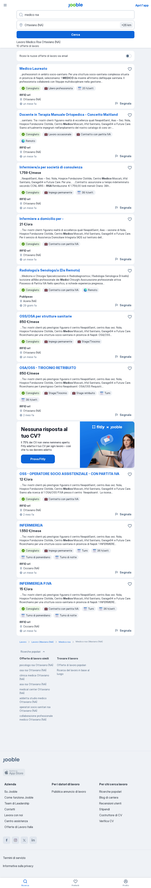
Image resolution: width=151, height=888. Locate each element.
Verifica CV (106, 821)
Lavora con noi (13, 815)
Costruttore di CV (110, 815)
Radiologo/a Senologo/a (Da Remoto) (50, 270)
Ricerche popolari (31, 651)
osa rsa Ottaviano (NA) (33, 670)
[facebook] (6, 840)
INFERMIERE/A (31, 525)
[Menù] (5, 5)
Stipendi (104, 809)
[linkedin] (33, 840)
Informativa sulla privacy (18, 866)
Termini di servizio (14, 858)
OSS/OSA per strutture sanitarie (46, 316)
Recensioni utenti (110, 803)
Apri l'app (142, 5)
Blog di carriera (108, 797)
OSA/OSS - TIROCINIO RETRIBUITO (48, 368)
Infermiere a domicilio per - (42, 219)
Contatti (9, 809)
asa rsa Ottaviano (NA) (33, 684)
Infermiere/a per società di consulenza (51, 167)
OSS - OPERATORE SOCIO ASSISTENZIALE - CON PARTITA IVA (69, 474)
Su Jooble (10, 791)
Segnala (125, 103)
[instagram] (15, 840)
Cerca (75, 34)
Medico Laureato (33, 68)
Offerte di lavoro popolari (71, 665)
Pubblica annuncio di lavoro (69, 791)
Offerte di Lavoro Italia (18, 827)
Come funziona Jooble (18, 797)
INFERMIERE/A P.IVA (36, 583)
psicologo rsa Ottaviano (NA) (36, 665)
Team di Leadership (16, 803)
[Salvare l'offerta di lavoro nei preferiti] (130, 69)
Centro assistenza (16, 821)
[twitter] (24, 840)
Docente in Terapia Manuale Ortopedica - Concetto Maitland (69, 114)
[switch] (128, 56)
